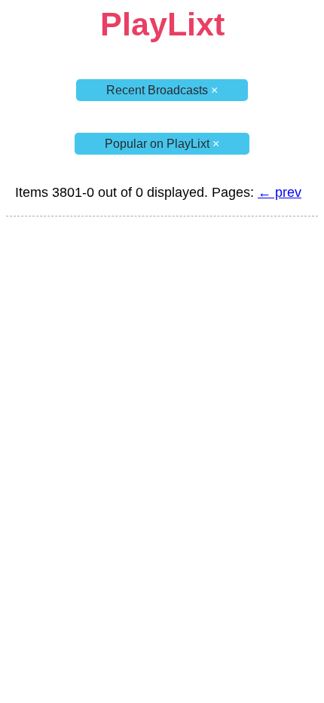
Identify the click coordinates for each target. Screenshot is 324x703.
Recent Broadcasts (162, 90)
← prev (279, 192)
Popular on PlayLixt (162, 143)
